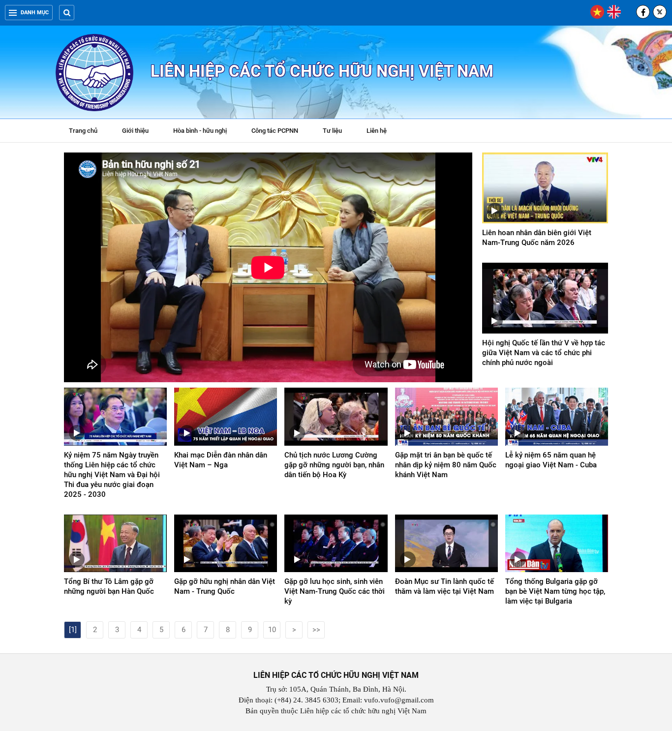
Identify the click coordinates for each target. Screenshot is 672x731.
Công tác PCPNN (274, 130)
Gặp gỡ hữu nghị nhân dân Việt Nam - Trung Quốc (224, 586)
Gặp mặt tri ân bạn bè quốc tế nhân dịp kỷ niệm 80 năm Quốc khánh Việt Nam (445, 465)
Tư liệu (337, 132)
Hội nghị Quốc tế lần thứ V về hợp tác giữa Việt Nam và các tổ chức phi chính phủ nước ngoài (543, 352)
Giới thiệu (135, 130)
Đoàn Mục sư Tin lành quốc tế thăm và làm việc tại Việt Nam (444, 586)
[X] (660, 12)
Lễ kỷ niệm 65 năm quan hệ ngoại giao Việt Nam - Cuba (551, 460)
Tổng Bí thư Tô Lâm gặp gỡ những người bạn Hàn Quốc (109, 586)
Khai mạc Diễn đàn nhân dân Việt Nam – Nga (220, 460)
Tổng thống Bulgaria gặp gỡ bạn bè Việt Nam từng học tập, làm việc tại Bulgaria (555, 591)
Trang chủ (83, 130)
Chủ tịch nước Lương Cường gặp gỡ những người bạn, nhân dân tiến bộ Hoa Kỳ (334, 465)
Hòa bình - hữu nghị (200, 130)
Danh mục (35, 12)
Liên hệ (377, 130)
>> (316, 629)
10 (272, 629)
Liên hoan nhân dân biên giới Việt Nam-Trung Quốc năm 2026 (536, 237)
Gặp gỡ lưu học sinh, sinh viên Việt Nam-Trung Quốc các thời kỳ (334, 591)
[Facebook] (643, 12)
